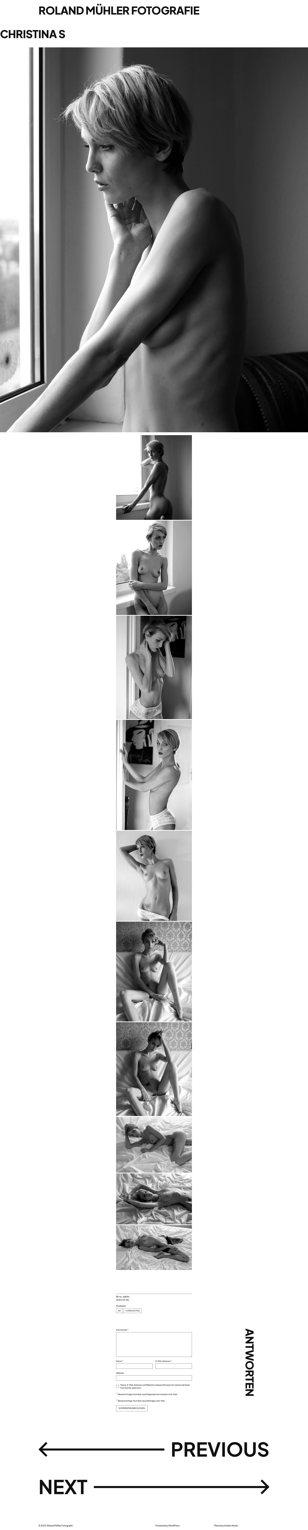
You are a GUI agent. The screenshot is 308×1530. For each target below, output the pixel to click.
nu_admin (124, 1296)
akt (119, 1311)
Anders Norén (231, 1525)
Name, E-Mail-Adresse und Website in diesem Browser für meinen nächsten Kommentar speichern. (155, 1386)
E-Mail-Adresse (163, 1361)
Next (62, 1486)
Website (120, 1373)
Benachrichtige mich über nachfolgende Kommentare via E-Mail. (148, 1394)
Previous (220, 1449)
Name (119, 1361)
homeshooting (132, 1311)
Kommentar (122, 1330)
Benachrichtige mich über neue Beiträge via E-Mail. (141, 1401)
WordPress (174, 1525)
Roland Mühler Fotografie (118, 10)
